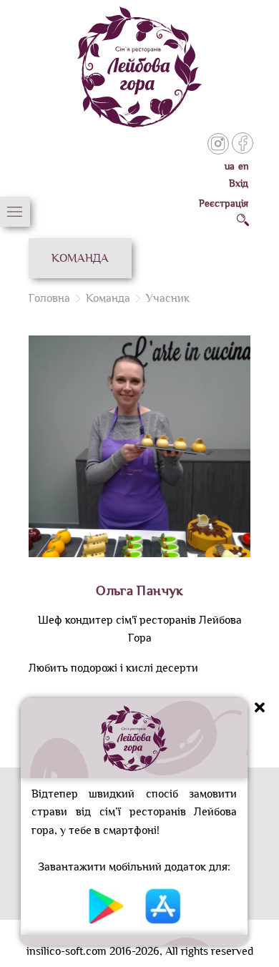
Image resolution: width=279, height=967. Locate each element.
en (244, 166)
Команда (80, 258)
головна (49, 298)
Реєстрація (223, 203)
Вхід (238, 183)
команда (108, 298)
